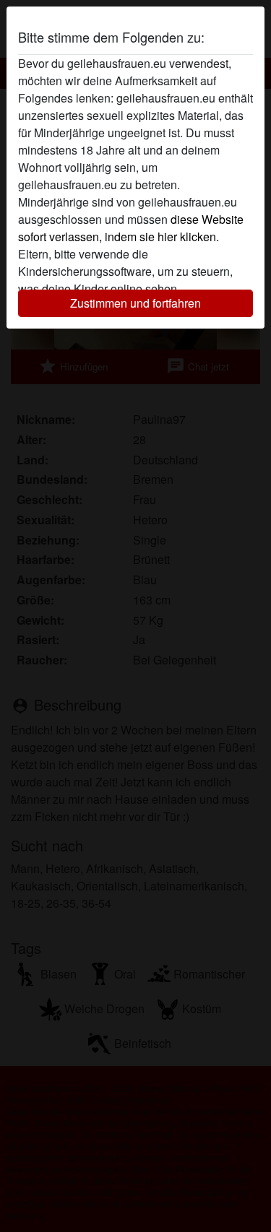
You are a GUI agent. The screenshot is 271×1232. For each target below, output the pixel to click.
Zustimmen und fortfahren (135, 303)
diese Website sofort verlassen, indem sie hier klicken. (131, 228)
